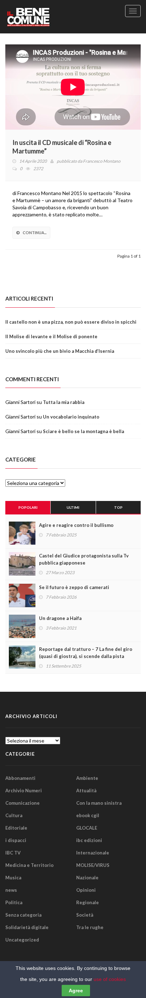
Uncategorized (22, 940)
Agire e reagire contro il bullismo (76, 525)
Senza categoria (23, 915)
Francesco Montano (101, 161)
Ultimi (73, 507)
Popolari (28, 507)
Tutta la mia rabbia (63, 402)
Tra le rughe (89, 927)
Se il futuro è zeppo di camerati (74, 587)
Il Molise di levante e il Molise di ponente (51, 336)
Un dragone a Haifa (60, 618)
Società (84, 915)
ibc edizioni (89, 840)
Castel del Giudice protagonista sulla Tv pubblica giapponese (84, 559)
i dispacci (15, 840)
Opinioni (86, 890)
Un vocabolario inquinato (71, 417)
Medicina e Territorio (29, 865)
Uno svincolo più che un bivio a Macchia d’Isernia (59, 351)
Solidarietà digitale (27, 927)
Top (118, 507)
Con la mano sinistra (99, 803)
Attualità (86, 790)
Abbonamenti (20, 778)
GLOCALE (86, 828)
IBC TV (13, 853)
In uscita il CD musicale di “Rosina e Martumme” (61, 147)
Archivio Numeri (23, 790)
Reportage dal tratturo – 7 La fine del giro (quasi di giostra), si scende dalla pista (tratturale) (85, 656)
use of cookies (110, 979)
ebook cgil (87, 815)
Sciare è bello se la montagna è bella (83, 431)
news (11, 890)
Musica (13, 877)
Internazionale (92, 853)
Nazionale (87, 877)
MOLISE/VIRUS (93, 865)
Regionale (87, 902)
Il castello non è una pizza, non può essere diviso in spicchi (70, 322)
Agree (76, 990)
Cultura (13, 815)
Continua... (34, 232)
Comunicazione (22, 803)
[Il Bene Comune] (41, 16)
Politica (13, 902)
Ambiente (87, 778)
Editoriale (16, 828)
